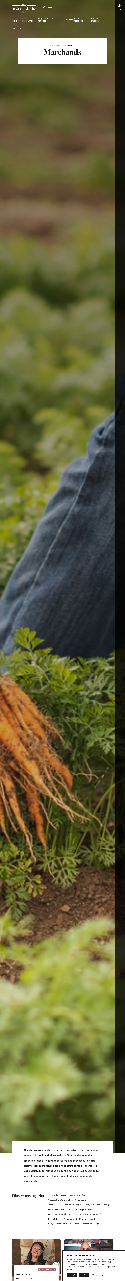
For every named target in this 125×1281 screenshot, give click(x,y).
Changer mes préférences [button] (102, 1275)
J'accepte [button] (72, 1275)
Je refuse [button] (84, 1275)
